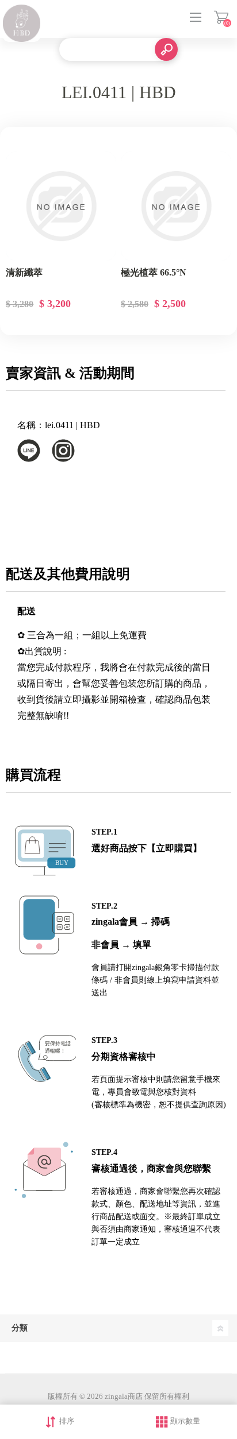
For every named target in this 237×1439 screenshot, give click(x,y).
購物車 (221, 17)
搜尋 (166, 49)
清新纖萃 (24, 272)
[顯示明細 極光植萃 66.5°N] (176, 206)
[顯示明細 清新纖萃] (61, 206)
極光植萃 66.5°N (153, 272)
